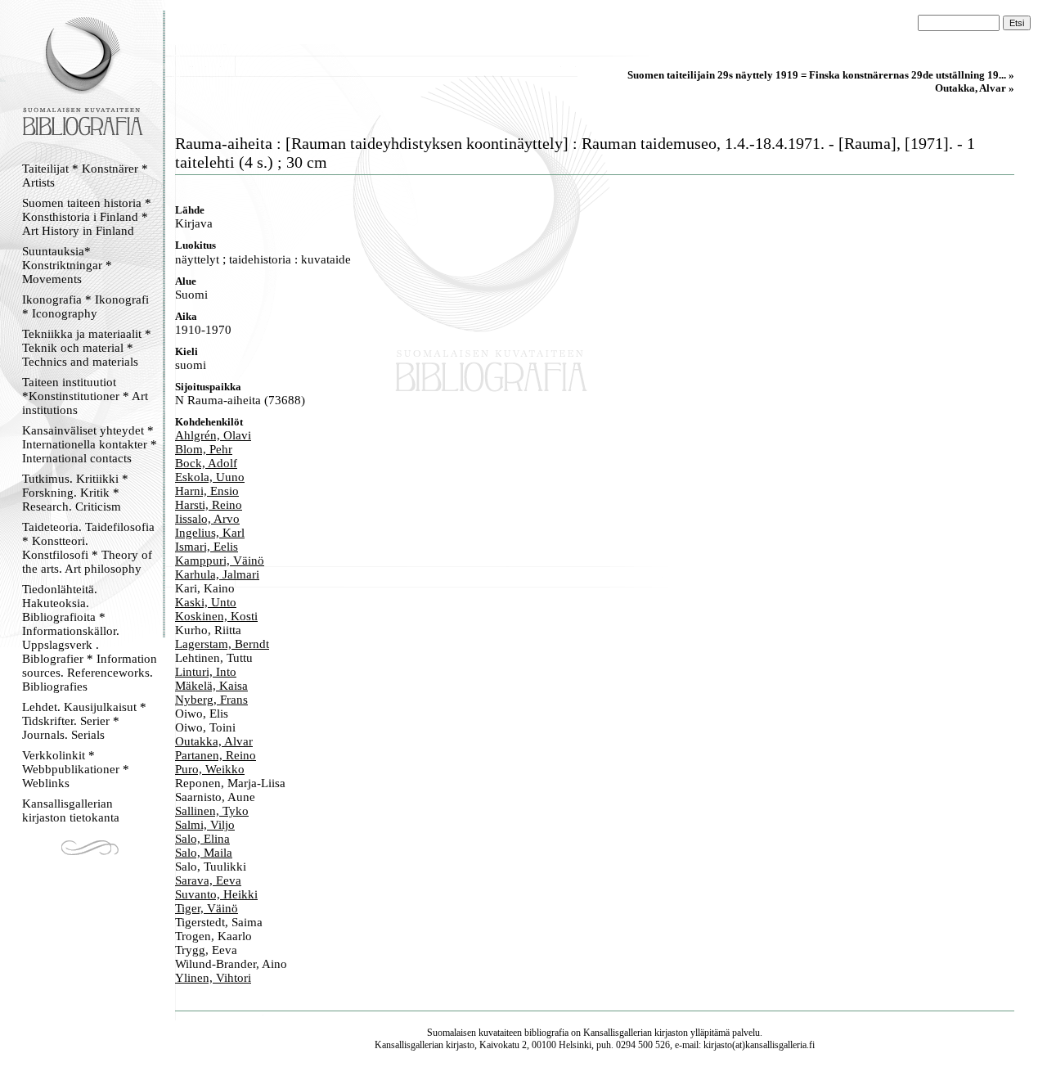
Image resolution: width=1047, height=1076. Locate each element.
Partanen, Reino (215, 755)
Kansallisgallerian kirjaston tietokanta (70, 810)
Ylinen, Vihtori (213, 977)
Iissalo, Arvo (207, 518)
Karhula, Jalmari (217, 574)
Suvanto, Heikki (216, 894)
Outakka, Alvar (214, 741)
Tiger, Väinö (206, 908)
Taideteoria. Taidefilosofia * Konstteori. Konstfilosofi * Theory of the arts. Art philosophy (88, 547)
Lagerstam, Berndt (222, 644)
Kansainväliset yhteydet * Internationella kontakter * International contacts (89, 444)
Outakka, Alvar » (974, 88)
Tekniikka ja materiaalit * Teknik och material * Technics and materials (86, 347)
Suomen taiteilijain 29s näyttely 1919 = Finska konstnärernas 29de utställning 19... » (820, 75)
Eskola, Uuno (210, 477)
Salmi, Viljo (205, 824)
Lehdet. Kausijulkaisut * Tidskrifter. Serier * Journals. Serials (84, 720)
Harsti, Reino (208, 504)
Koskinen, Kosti (216, 616)
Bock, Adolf (206, 463)
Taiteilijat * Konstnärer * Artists (85, 175)
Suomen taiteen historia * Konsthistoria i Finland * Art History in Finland (86, 216)
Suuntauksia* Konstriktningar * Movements (67, 265)
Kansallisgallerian (617, 1032)
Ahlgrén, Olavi (213, 435)
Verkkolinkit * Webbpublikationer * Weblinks (75, 769)
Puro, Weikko (210, 769)
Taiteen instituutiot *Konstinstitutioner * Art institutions (85, 396)
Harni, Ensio (207, 490)
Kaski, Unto (205, 602)
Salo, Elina (202, 838)
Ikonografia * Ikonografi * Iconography (85, 306)
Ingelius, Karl (210, 532)
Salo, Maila (203, 852)
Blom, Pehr (203, 449)
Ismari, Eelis (206, 546)
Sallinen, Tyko (212, 810)
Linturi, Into (205, 671)
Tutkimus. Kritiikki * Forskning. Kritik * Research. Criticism (75, 492)
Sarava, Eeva (208, 880)
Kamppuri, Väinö (219, 560)
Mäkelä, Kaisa (211, 685)
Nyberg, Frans (211, 699)
